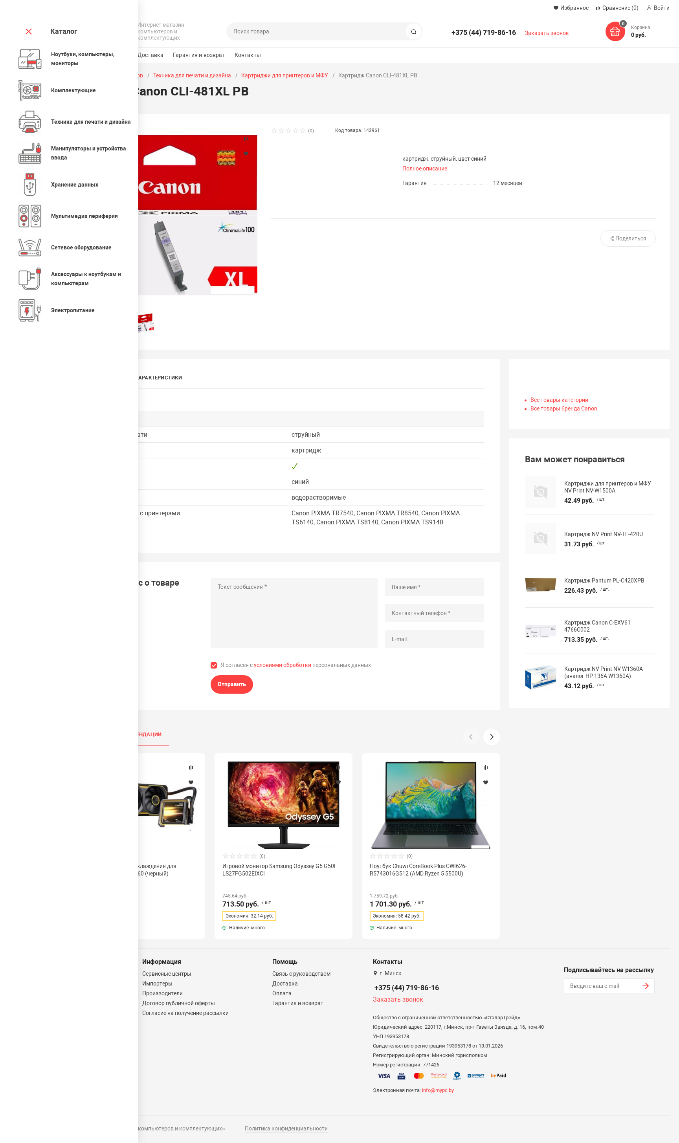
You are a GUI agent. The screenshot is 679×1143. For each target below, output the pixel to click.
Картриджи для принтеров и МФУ (284, 75)
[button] (491, 737)
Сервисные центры (166, 974)
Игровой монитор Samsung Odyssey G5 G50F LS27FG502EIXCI (279, 869)
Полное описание (424, 168)
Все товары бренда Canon (563, 408)
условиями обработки (282, 665)
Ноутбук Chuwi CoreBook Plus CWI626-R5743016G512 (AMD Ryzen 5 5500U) (418, 869)
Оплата (282, 993)
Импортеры (157, 983)
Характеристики (158, 378)
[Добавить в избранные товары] (191, 782)
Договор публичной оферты (178, 1003)
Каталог (63, 31)
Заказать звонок (547, 33)
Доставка (150, 55)
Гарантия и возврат (199, 55)
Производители (162, 993)
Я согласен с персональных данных (296, 665)
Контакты (248, 55)
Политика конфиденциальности (286, 1128)
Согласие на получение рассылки (185, 1013)
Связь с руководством (301, 974)
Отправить (232, 684)
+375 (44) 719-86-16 (483, 32)
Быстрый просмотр (284, 805)
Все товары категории (559, 400)
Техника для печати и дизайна (192, 75)
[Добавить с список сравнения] (191, 767)
